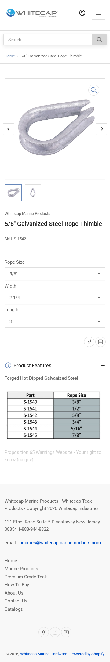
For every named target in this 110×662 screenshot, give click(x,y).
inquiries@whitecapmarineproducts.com (59, 542)
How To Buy (17, 585)
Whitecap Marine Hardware (43, 654)
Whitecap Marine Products (27, 213)
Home (10, 56)
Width (10, 286)
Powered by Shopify (87, 654)
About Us (14, 593)
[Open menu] (98, 13)
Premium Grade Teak (26, 577)
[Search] (99, 39)
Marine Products (21, 568)
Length (11, 310)
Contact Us (16, 601)
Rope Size (15, 262)
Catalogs (14, 609)
